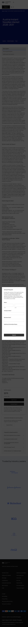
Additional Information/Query (10, 324)
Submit (14, 335)
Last (15, 307)
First (5, 307)
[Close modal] (25, 288)
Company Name (8, 310)
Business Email (7, 317)
